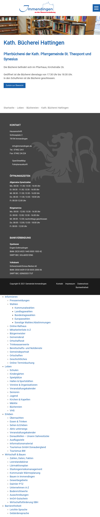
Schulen (14, 370)
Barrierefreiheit (82, 287)
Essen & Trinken (18, 421)
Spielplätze (16, 377)
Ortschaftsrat (17, 340)
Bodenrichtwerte (19, 491)
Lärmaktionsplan (19, 465)
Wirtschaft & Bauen (15, 454)
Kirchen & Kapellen (20, 399)
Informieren (11, 296)
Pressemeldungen (20, 300)
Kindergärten (17, 373)
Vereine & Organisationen (23, 384)
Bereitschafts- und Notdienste (26, 348)
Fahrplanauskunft (20, 164)
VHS (12, 410)
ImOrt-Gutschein (19, 498)
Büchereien (32, 107)
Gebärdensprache (19, 513)
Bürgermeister (17, 333)
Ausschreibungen (19, 494)
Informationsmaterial (21, 443)
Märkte (13, 403)
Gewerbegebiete (19, 480)
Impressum (70, 284)
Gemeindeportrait (19, 351)
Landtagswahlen (24, 311)
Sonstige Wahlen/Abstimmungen (33, 322)
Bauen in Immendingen (22, 476)
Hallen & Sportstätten (21, 381)
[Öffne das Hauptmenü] (96, 8)
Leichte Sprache (18, 509)
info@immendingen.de (22, 146)
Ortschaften (16, 355)
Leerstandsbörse (19, 461)
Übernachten (17, 417)
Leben (20, 107)
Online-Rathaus (18, 326)
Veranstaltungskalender (23, 388)
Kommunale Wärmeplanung (25, 472)
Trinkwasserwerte (19, 344)
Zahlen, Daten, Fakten (21, 458)
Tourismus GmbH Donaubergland (28, 447)
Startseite (9, 107)
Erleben (9, 414)
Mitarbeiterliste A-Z (20, 329)
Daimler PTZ (16, 483)
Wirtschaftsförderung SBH (24, 502)
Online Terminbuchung (22, 362)
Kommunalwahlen (24, 307)
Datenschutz (82, 284)
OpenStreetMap (19, 161)
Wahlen (14, 304)
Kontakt (59, 284)
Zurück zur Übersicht (14, 85)
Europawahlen (22, 318)
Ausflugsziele (17, 439)
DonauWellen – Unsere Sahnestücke (29, 436)
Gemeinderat (17, 337)
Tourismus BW (17, 450)
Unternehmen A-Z (19, 487)
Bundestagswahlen (25, 315)
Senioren (14, 392)
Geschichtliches (18, 359)
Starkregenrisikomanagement (26, 469)
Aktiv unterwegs (18, 428)
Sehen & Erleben (18, 425)
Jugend (14, 395)
